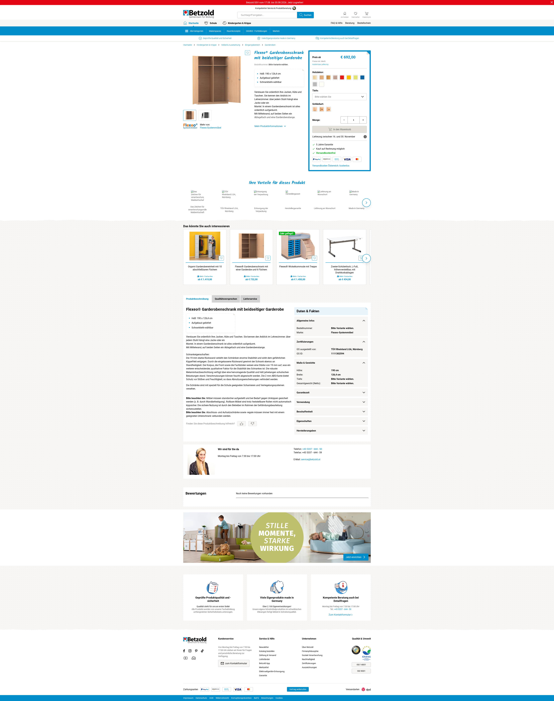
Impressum (188, 698)
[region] (277, 372)
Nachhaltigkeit (308, 659)
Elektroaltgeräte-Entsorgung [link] (272, 671)
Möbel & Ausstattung (230, 45)
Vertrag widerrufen (297, 689)
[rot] (342, 77)
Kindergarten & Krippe (206, 45)
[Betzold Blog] (194, 658)
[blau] (362, 77)
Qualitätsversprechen (226, 299)
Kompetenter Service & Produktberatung (273, 8)
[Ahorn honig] (314, 77)
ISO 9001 (361, 671)
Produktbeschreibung (197, 299)
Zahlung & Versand (267, 655)
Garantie (263, 675)
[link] (356, 14)
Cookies (279, 698)
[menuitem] (336, 23)
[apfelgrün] (355, 77)
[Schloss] (321, 109)
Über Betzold (307, 647)
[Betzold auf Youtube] (185, 658)
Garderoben (270, 45)
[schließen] (551, 2)
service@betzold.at (310, 459)
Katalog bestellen (267, 651)
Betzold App (264, 663)
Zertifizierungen (309, 663)
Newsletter (264, 647)
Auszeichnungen (309, 667)
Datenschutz (201, 698)
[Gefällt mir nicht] (252, 423)
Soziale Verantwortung (312, 655)
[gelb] (348, 77)
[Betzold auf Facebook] (184, 651)
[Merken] (247, 52)
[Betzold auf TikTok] (202, 651)
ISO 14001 (361, 664)
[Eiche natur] (335, 77)
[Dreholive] (328, 109)
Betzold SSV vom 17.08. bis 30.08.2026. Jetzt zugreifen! (274, 2)
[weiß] (321, 84)
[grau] (314, 84)
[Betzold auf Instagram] (189, 651)
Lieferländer (264, 659)
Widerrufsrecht (222, 698)
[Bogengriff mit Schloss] (314, 109)
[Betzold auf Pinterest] (196, 651)
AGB (211, 698)
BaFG (256, 698)
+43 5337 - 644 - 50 (312, 449)
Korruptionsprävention (241, 698)
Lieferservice (250, 299)
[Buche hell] (321, 77)
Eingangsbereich (252, 45)
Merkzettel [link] (263, 667)
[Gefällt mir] (241, 423)
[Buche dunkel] (328, 77)
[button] (339, 96)
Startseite (187, 45)
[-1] (344, 119)
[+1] (363, 119)
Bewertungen (267, 698)
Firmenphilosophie (310, 651)
